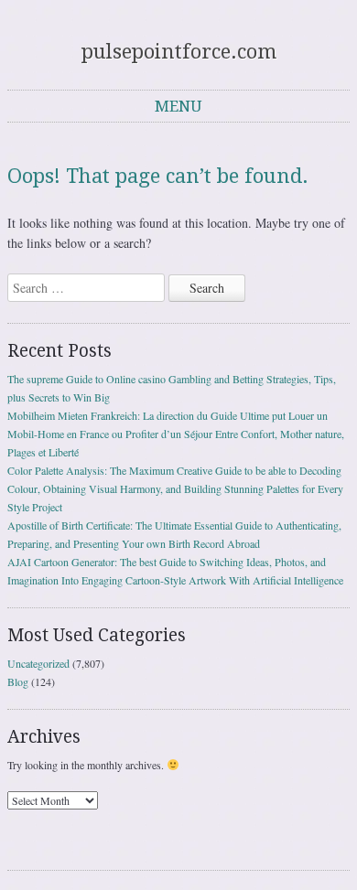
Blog (17, 681)
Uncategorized (38, 663)
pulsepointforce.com (178, 51)
